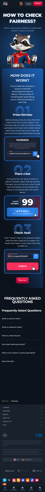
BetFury (5, 401)
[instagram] (14, 480)
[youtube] (37, 480)
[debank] (4, 485)
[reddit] (28, 480)
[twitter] (9, 480)
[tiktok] (32, 480)
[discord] (23, 480)
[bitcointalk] (18, 480)
